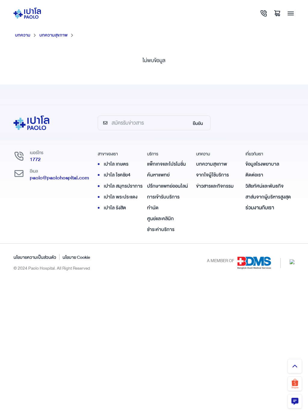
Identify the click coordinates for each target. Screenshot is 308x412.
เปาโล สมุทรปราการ (123, 186)
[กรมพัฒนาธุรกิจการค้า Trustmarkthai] (292, 261)
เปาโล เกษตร (116, 164)
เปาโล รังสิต (115, 208)
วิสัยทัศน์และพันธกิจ (264, 186)
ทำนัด (153, 208)
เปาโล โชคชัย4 (117, 175)
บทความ (22, 35)
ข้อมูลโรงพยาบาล (262, 164)
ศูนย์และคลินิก (160, 219)
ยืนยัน (198, 123)
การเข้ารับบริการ (163, 197)
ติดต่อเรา (254, 175)
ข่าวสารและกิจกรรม (215, 186)
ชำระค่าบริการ (160, 229)
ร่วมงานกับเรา (259, 207)
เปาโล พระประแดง (120, 197)
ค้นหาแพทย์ (158, 175)
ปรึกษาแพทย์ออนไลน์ (167, 186)
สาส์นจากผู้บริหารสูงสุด (268, 197)
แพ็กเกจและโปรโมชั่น (166, 164)
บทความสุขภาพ (53, 35)
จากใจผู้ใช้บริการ (212, 175)
